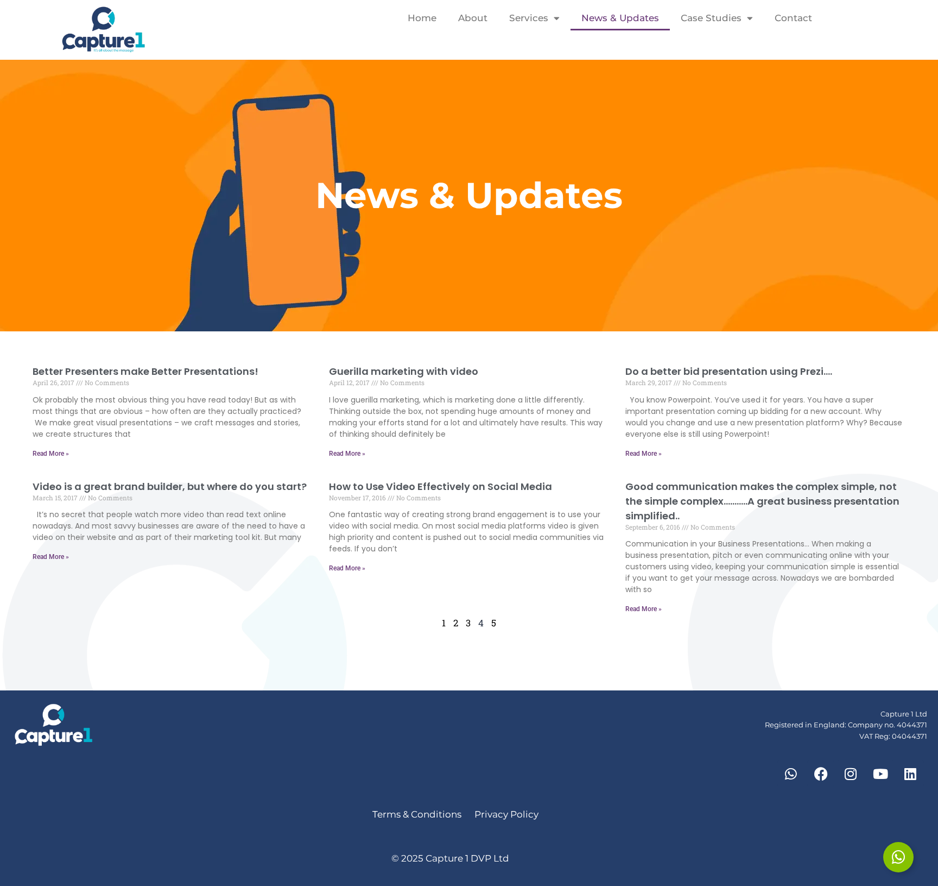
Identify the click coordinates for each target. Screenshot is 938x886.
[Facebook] (820, 773)
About (472, 17)
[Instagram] (850, 773)
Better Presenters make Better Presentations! (145, 371)
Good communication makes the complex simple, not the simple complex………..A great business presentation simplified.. (762, 501)
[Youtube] (880, 773)
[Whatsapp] (790, 773)
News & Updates (620, 17)
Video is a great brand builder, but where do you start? (170, 486)
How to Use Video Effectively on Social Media (440, 486)
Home (422, 17)
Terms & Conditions (418, 814)
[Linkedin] (910, 773)
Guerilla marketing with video (403, 371)
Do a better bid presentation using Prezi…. (728, 371)
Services (528, 17)
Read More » (51, 453)
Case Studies (711, 17)
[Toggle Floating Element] (898, 857)
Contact (793, 17)
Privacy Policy (506, 814)
